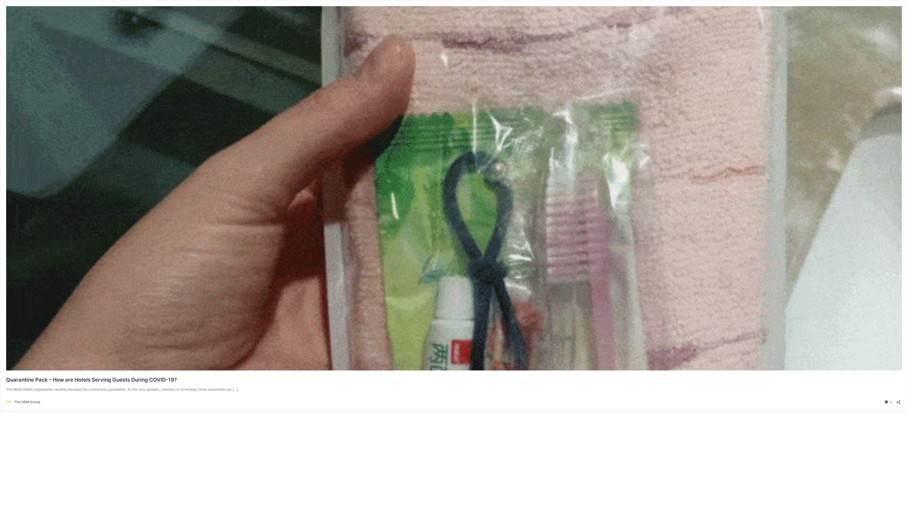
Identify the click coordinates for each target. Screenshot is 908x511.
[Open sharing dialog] (898, 400)
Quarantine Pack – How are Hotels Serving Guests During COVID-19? (91, 380)
